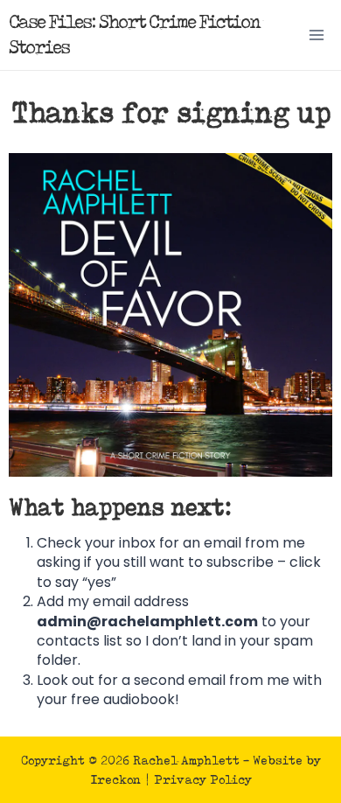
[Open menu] (316, 34)
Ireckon (115, 779)
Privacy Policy (203, 779)
